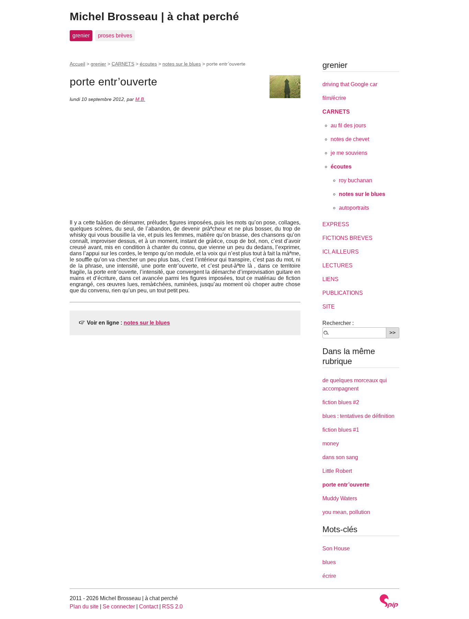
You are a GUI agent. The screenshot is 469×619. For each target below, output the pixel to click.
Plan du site (84, 606)
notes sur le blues (181, 64)
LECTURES (337, 265)
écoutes (148, 64)
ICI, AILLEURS (340, 252)
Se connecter (119, 606)
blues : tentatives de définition (358, 416)
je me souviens (349, 153)
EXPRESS (335, 224)
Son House (336, 548)
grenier (81, 35)
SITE (328, 307)
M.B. (140, 99)
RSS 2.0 (172, 606)
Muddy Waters (339, 498)
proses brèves (115, 35)
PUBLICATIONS (342, 293)
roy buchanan (355, 180)
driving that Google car (349, 84)
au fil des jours (348, 125)
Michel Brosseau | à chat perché (154, 16)
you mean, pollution (346, 512)
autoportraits (354, 208)
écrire (329, 576)
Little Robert (337, 471)
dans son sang (340, 457)
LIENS (330, 279)
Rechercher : (338, 323)
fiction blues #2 (340, 402)
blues (329, 562)
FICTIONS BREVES (347, 238)
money (330, 443)
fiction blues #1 (340, 430)
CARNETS (123, 64)
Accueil (77, 64)
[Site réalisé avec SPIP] (389, 601)
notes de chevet (350, 139)
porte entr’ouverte (345, 485)
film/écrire (334, 98)
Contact (148, 606)
